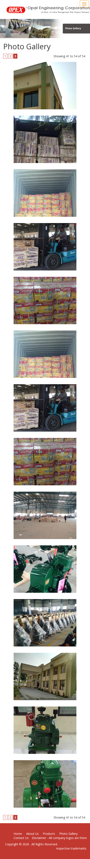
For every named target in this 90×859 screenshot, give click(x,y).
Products (49, 834)
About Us (32, 834)
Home (18, 834)
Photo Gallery (68, 834)
